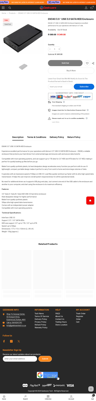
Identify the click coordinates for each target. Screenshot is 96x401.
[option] (23, 38)
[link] (16, 291)
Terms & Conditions (36, 137)
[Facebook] (4, 341)
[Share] (92, 63)
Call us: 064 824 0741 (14, 323)
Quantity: (51, 45)
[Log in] (86, 7)
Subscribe (84, 87)
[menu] (3, 7)
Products (12, 13)
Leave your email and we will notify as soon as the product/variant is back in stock (68, 80)
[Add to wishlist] (87, 63)
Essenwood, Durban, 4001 (16, 320)
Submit (45, 359)
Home (4, 13)
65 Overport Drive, (13, 317)
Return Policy (73, 137)
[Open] (90, 200)
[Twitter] (19, 341)
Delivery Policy (57, 137)
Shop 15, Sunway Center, (16, 314)
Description (18, 137)
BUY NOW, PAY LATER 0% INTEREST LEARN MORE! (28, 2)
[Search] (9, 7)
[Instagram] (11, 341)
